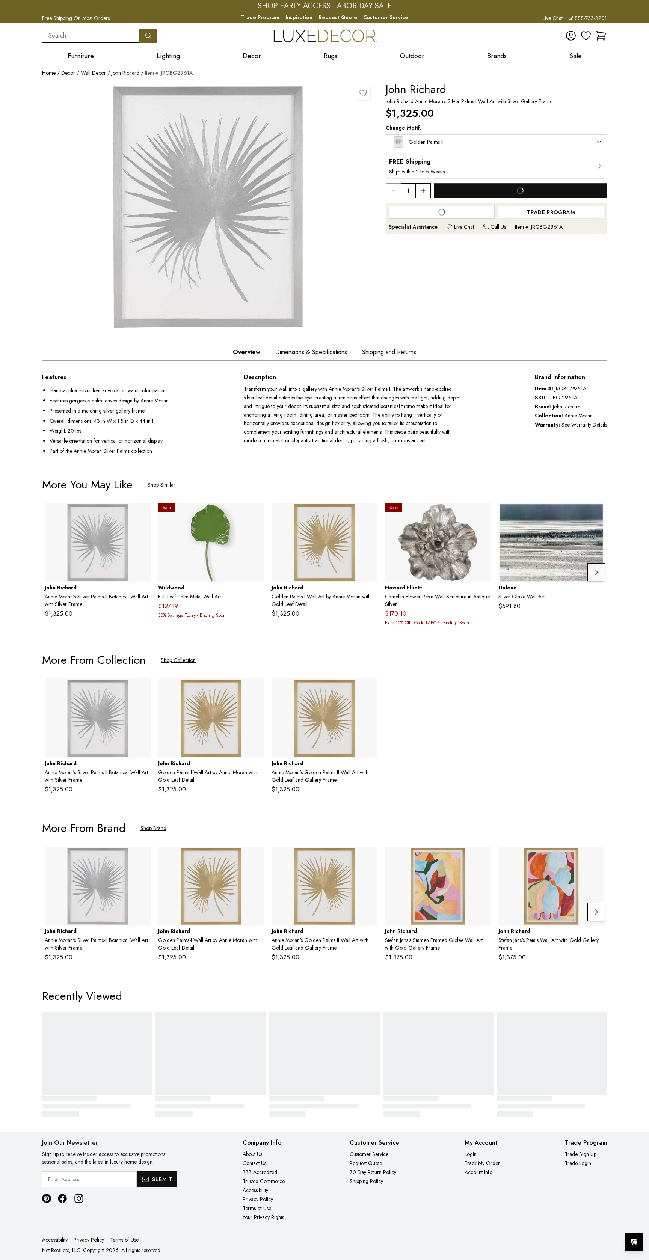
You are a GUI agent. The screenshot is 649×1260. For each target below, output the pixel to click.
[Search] (148, 36)
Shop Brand (153, 828)
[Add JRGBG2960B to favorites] (368, 690)
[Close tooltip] (637, 1219)
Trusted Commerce (264, 1181)
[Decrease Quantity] (393, 190)
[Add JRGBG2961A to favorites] (363, 93)
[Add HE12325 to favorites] (482, 514)
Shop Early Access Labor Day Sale (325, 6)
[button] (601, 36)
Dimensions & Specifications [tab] (311, 352)
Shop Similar (161, 484)
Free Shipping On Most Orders (76, 18)
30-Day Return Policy (373, 1172)
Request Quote (337, 17)
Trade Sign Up (580, 1154)
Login (471, 1154)
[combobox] (90, 35)
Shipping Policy (366, 1181)
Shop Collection (178, 660)
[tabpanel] (324, 415)
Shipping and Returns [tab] (389, 352)
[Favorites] (586, 36)
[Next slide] (596, 572)
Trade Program (260, 17)
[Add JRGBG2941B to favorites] (482, 858)
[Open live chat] (634, 1242)
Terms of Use (257, 1208)
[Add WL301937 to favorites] (255, 514)
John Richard (125, 73)
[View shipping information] (496, 166)
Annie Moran (578, 415)
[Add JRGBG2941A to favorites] (595, 858)
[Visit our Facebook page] (62, 1198)
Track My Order (482, 1163)
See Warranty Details (584, 424)
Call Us (498, 227)
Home (49, 73)
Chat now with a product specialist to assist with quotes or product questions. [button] (581, 1222)
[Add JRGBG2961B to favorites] (141, 514)
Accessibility (255, 1190)
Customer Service (385, 17)
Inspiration (298, 17)
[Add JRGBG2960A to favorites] (368, 514)
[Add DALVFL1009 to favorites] (595, 514)
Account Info (478, 1172)
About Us (252, 1154)
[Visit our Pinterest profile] (46, 1198)
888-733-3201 (591, 18)
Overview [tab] (246, 352)
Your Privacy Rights (263, 1217)
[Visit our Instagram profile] (79, 1198)
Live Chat (553, 18)
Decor (68, 73)
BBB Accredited (260, 1172)
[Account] (571, 36)
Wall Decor (93, 73)
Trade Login (578, 1163)
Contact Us (254, 1163)
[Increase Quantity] (423, 190)
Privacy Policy (258, 1199)
